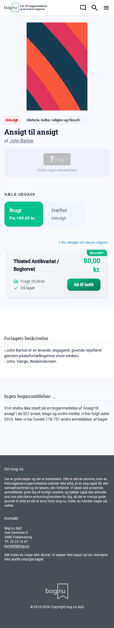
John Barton (21, 140)
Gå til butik (84, 284)
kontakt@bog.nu (16, 546)
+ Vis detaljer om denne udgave (83, 242)
